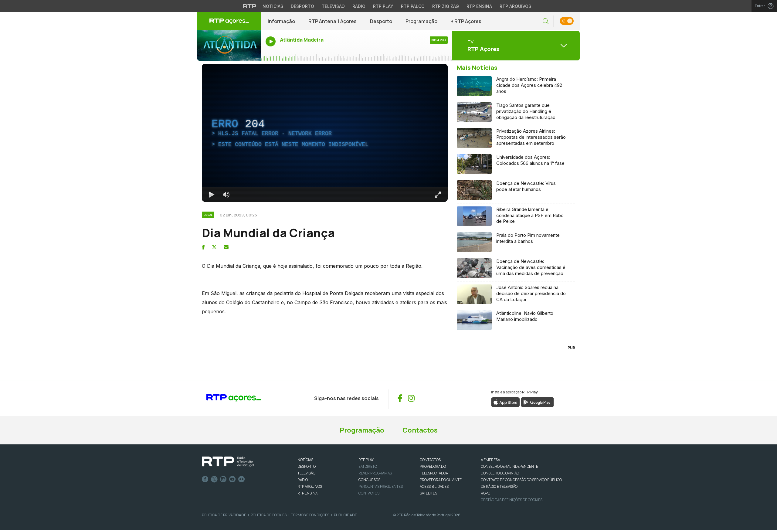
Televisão (333, 6)
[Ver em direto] (229, 45)
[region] (325, 133)
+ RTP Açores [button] (466, 21)
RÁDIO (302, 479)
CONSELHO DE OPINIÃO (500, 473)
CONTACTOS (430, 459)
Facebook (205, 479)
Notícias (273, 6)
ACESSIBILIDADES (434, 486)
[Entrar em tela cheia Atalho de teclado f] (438, 194)
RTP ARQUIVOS (309, 486)
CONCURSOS (369, 479)
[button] (546, 21)
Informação (281, 21)
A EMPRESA (490, 459)
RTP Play (383, 6)
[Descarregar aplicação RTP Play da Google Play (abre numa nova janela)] (537, 402)
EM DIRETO (367, 466)
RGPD (485, 493)
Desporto (302, 6)
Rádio (358, 6)
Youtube (232, 479)
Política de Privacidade (224, 515)
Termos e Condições (310, 515)
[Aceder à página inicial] (229, 21)
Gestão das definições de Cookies (511, 499)
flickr (241, 479)
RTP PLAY (366, 459)
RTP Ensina (479, 6)
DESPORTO (306, 466)
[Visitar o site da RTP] (249, 6)
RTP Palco (413, 6)
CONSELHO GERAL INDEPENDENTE (509, 466)
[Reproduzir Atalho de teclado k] (211, 194)
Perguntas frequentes (380, 486)
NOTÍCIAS (305, 459)
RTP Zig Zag (445, 6)
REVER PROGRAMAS (375, 473)
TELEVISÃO (306, 473)
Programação (421, 21)
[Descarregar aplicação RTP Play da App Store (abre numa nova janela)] (505, 402)
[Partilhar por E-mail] (226, 247)
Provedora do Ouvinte (441, 479)
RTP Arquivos (515, 6)
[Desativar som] (226, 194)
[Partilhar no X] (214, 247)
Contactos (420, 430)
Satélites (428, 493)
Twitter (214, 479)
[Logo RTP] (228, 462)
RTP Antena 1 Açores (332, 21)
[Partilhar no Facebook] (203, 247)
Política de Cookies (269, 515)
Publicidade (345, 515)
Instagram (223, 479)
